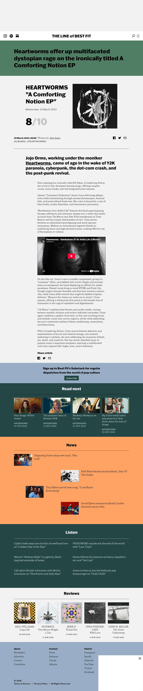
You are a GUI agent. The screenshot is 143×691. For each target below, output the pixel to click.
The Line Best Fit (71, 36)
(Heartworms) (36, 141)
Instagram (89, 652)
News (52, 652)
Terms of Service (22, 683)
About (17, 648)
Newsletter (19, 652)
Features (53, 656)
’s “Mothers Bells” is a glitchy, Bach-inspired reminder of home (38, 558)
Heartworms (47, 87)
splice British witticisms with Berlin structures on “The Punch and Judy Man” (37, 572)
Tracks (52, 660)
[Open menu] (138, 36)
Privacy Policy (40, 683)
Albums (20, 141)
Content (53, 648)
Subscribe (71, 378)
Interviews (21, 423)
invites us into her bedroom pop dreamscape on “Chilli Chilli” (94, 572)
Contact (18, 660)
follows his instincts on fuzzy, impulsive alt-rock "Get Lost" (99, 558)
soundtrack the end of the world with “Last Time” (99, 545)
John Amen (54, 138)
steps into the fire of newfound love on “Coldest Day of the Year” (41, 545)
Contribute (19, 664)
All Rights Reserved (60, 683)
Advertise (19, 656)
